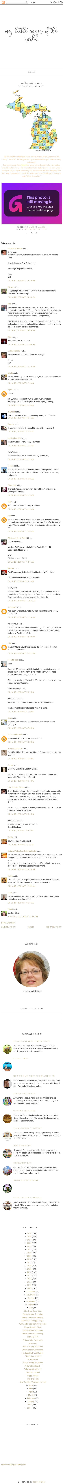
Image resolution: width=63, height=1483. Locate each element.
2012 (29, 1279)
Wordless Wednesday (25, 1180)
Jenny (10, 765)
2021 (29, 1250)
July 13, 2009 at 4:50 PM (21, 728)
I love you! (32, 1343)
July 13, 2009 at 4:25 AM (21, 418)
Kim (9, 304)
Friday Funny (21, 1059)
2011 (29, 1282)
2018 (29, 1259)
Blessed (24, 165)
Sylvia (10, 390)
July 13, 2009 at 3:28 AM (21, 405)
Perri (10, 502)
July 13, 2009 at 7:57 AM (21, 459)
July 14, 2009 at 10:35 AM (22, 870)
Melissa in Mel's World (17, 538)
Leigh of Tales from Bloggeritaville (22, 851)
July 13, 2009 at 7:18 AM (21, 445)
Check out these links (33, 1311)
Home (31, 72)
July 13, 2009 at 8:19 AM (21, 479)
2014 (29, 1272)
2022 (29, 1246)
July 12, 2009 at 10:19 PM (22, 281)
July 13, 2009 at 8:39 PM (21, 814)
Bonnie (11, 424)
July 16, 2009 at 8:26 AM (21, 903)
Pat (9, 516)
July (31, 1308)
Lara (10, 718)
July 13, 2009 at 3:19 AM (21, 383)
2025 (29, 1237)
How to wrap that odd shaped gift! (34, 1076)
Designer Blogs (39, 1482)
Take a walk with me (32, 1369)
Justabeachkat (14, 351)
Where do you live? (36, 229)
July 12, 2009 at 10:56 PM (22, 297)
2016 (29, 1266)
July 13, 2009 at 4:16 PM (21, 712)
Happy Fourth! (33, 1376)
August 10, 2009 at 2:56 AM (23, 917)
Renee (11, 466)
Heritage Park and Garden (33, 1353)
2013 (29, 1275)
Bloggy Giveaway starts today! (31, 1041)
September (30, 1301)
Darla (10, 837)
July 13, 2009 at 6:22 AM (21, 432)
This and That (32, 1379)
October (31, 1298)
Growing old (33, 1359)
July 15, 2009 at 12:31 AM (22, 886)
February (31, 1398)
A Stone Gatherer (15, 749)
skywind (11, 412)
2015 (29, 1269)
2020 (29, 1253)
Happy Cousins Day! (32, 1327)
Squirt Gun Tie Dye (24, 1093)
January (31, 1401)
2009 (29, 1288)
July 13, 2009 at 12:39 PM (22, 637)
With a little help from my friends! (32, 1324)
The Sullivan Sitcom (16, 787)
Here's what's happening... (33, 1321)
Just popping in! (22, 1146)
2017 (29, 1262)
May (31, 1389)
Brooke (11, 568)
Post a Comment (8, 923)
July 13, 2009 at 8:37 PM (21, 781)
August (31, 1304)
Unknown (12, 607)
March (30, 1395)
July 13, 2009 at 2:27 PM (21, 692)
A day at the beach (32, 1366)
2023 (29, 1243)
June (31, 1385)
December (31, 1292)
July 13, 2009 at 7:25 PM (21, 742)
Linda (10, 373)
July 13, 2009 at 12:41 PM (22, 653)
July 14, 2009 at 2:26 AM (21, 845)
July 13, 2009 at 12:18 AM (22, 367)
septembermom (14, 438)
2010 (29, 1285)
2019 (29, 1256)
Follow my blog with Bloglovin (13, 1465)
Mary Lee (12, 485)
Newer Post (54, 927)
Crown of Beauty (15, 248)
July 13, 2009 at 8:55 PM (21, 831)
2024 (29, 1240)
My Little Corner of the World (31, 35)
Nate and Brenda (15, 735)
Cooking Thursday (24, 1111)
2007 (29, 1408)
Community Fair (22, 1163)
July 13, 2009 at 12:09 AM (22, 344)
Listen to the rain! (33, 1372)
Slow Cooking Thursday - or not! (32, 1382)
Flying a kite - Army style (33, 1340)
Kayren (11, 287)
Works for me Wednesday (32, 1317)
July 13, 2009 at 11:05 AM (21, 601)
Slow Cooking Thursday (27, 1128)
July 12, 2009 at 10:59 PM (22, 330)
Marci (10, 909)
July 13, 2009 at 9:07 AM (21, 581)
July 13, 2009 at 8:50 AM (21, 531)
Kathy (10, 876)
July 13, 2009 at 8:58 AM (21, 562)
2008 (29, 1405)
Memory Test (32, 1337)
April (31, 1392)
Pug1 (10, 337)
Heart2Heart (13, 660)
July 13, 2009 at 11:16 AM (21, 617)
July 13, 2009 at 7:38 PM (21, 759)
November (31, 1295)
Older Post (8, 927)
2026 (29, 1233)
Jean (10, 893)
